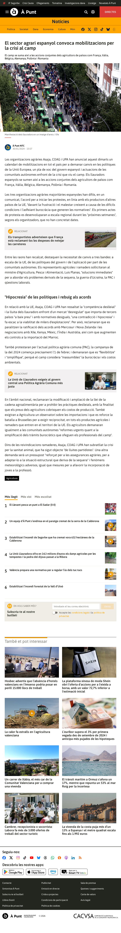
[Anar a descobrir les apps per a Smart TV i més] (74, 872)
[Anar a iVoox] (60, 858)
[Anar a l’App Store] (36, 872)
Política (11, 29)
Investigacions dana (75, 3)
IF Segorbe (14, 3)
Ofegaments (43, 3)
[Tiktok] (102, 29)
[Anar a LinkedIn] (74, 858)
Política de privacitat (12, 905)
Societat (24, 29)
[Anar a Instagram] (18, 858)
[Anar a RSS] (80, 858)
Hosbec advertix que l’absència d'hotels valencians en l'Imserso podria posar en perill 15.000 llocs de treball (31, 684)
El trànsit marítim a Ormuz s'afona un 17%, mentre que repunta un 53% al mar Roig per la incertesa (89, 783)
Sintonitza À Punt (10, 888)
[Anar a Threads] (46, 858)
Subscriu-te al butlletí (12, 894)
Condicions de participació (54, 900)
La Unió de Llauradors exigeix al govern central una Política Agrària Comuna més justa (35, 383)
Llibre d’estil (8, 900)
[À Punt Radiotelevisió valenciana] (19, 916)
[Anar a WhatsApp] (53, 858)
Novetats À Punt (107, 3)
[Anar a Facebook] (4, 858)
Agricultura (11, 478)
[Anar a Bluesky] (39, 858)
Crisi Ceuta (28, 3)
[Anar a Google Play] (13, 872)
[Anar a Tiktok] (25, 858)
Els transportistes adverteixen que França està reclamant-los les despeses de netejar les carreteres (36, 240)
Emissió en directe (50, 888)
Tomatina (57, 3)
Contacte (7, 883)
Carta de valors (88, 894)
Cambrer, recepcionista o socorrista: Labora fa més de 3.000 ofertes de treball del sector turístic (28, 830)
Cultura (62, 29)
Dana (35, 29)
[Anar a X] (11, 858)
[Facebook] (83, 29)
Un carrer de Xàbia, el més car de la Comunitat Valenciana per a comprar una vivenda (29, 783)
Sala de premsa (88, 883)
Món (72, 29)
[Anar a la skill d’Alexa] (53, 872)
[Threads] (114, 29)
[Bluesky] (108, 29)
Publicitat (46, 883)
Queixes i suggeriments (92, 888)
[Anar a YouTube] (32, 858)
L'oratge (92, 3)
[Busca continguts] (86, 12)
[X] (89, 29)
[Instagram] (95, 29)
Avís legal (85, 900)
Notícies (60, 21)
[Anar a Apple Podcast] (67, 858)
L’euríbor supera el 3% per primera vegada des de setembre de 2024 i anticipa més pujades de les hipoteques (88, 735)
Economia (48, 29)
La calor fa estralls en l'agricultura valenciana (27, 733)
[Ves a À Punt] (23, 12)
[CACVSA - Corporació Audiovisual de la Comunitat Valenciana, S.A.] (96, 916)
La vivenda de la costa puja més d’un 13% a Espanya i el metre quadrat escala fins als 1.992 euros (89, 830)
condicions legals (80, 612)
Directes (110, 11)
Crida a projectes (49, 894)
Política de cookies (50, 905)
